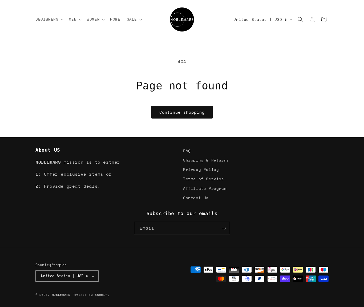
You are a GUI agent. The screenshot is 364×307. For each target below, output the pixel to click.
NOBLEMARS (61, 295)
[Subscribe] (224, 228)
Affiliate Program (205, 188)
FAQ (187, 151)
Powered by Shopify (91, 295)
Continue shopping (182, 112)
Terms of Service (203, 179)
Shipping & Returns (206, 160)
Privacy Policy (201, 169)
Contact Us (196, 197)
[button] (49, 19)
